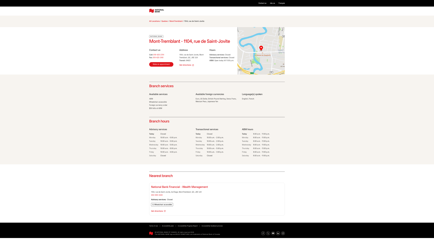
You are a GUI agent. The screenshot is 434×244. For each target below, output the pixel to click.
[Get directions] (261, 51)
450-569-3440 (157, 195)
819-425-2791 (158, 55)
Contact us (262, 3)
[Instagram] (283, 233)
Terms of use (153, 226)
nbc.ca (272, 3)
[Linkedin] (278, 233)
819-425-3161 (158, 58)
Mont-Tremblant (176, 21)
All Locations (154, 21)
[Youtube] (273, 233)
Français (282, 3)
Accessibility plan (168, 226)
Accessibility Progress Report (188, 226)
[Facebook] (263, 233)
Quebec (164, 21)
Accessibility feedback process (212, 226)
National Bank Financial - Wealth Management (179, 187)
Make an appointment (161, 64)
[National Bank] (157, 10)
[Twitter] (268, 233)
